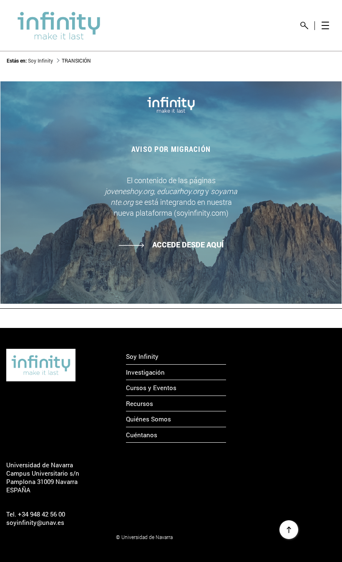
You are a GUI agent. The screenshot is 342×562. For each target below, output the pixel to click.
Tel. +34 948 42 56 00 (35, 514)
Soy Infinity (142, 356)
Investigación (145, 372)
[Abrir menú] (325, 25)
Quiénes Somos (148, 419)
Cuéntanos (141, 435)
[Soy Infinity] (40, 365)
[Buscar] (304, 25)
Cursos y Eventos (151, 387)
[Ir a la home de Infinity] (59, 26)
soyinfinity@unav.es (35, 522)
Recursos (139, 403)
